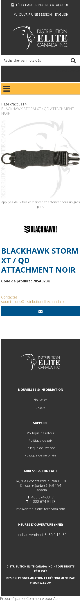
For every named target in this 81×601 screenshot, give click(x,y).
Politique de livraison (41, 448)
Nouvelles (40, 400)
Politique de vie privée (40, 455)
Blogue (40, 407)
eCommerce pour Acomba (45, 598)
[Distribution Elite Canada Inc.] (40, 38)
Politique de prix (40, 440)
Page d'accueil (12, 104)
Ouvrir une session (35, 14)
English (61, 14)
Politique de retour (40, 433)
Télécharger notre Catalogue (42, 5)
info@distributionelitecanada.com (40, 509)
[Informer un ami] (40, 311)
